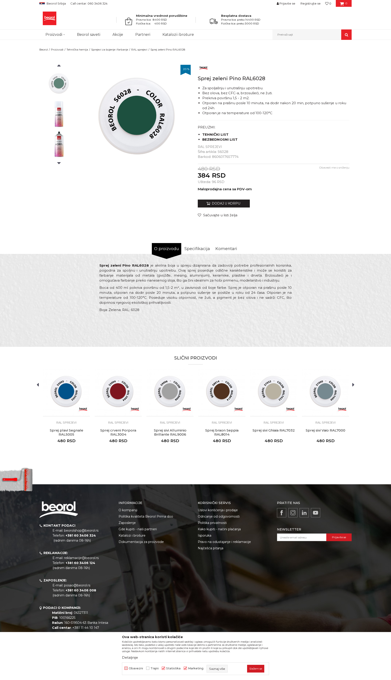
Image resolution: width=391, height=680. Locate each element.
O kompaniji (128, 510)
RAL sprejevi (139, 49)
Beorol (43, 49)
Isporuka (204, 535)
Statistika (173, 668)
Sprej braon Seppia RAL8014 (221, 432)
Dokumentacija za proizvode (141, 542)
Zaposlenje (127, 523)
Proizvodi (57, 49)
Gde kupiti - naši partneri (138, 529)
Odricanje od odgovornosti (219, 516)
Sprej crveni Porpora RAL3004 (118, 432)
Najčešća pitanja (210, 548)
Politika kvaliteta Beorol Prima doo (146, 516)
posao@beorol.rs (77, 585)
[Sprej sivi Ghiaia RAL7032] (273, 392)
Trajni (154, 668)
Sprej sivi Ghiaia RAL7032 (274, 430)
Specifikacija (197, 248)
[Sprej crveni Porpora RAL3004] (118, 392)
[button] (312, 35)
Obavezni (136, 668)
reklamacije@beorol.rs (81, 558)
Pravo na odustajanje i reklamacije (224, 542)
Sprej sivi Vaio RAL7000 (325, 430)
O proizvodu (166, 248)
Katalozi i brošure (132, 535)
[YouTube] (315, 512)
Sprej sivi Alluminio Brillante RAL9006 (170, 432)
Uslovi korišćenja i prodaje (218, 510)
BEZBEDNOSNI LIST (220, 139)
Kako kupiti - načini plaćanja (219, 529)
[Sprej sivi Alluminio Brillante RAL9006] (170, 392)
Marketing (195, 668)
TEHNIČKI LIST (215, 134)
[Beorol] (49, 18)
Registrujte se (310, 3)
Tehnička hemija (77, 49)
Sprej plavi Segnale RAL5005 (66, 432)
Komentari (226, 248)
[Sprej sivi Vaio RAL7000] (325, 392)
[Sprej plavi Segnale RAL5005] (66, 392)
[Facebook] (281, 512)
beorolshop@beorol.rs (81, 530)
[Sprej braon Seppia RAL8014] (221, 392)
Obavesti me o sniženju (334, 167)
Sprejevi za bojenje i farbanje (109, 49)
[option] (59, 84)
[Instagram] (292, 512)
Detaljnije (130, 657)
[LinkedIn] (304, 512)
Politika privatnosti (212, 523)
